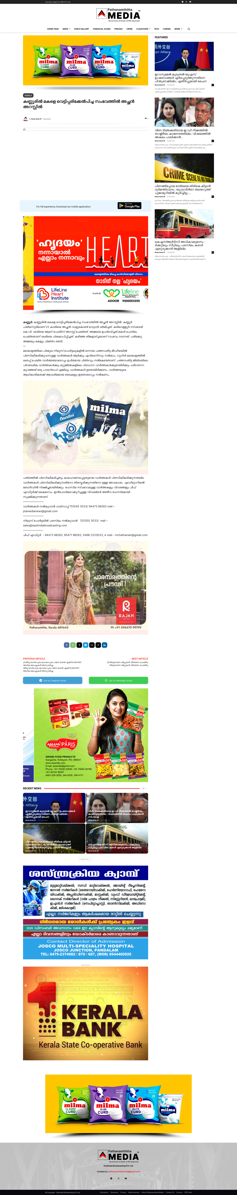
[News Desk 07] (26, 119)
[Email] (92, 645)
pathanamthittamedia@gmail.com (124, 1171)
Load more (85, 859)
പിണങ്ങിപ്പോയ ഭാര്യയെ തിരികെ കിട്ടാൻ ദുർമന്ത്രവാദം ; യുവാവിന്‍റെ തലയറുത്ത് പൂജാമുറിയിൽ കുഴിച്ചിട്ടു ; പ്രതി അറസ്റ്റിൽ (48, 844)
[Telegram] (182, 2)
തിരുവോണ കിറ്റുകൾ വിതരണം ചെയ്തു (128, 665)
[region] (85, 63)
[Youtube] (190, 2)
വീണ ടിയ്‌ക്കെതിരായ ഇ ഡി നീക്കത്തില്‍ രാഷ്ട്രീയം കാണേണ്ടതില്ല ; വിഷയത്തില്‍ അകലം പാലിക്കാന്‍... (182, 134)
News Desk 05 (93, 820)
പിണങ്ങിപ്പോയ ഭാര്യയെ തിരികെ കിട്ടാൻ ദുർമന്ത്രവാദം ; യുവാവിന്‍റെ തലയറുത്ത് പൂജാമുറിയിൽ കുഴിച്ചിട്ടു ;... (183, 189)
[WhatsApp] (73, 645)
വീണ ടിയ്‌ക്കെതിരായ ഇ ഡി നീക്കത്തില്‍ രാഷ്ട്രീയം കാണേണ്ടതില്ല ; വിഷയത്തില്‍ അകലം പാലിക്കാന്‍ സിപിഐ (116, 814)
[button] (189, 29)
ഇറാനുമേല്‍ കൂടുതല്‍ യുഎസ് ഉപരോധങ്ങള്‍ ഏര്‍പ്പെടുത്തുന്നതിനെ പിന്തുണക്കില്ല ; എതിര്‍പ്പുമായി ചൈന (50, 814)
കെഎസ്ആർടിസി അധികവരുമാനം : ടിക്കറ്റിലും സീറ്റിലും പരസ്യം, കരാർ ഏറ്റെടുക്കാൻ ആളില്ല (115, 846)
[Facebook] (66, 645)
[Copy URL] (98, 645)
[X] (186, 2)
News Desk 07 (36, 119)
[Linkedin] (104, 645)
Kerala (28, 95)
